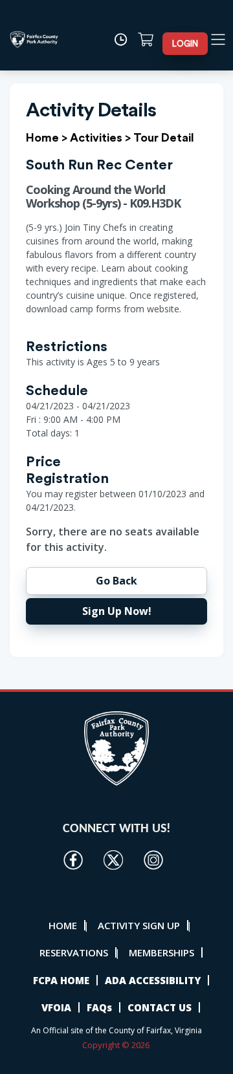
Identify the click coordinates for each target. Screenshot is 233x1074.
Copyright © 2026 (116, 1045)
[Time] (124, 39)
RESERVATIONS (73, 952)
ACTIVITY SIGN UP (139, 925)
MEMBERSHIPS (161, 952)
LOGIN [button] (185, 43)
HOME (63, 925)
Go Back (116, 581)
